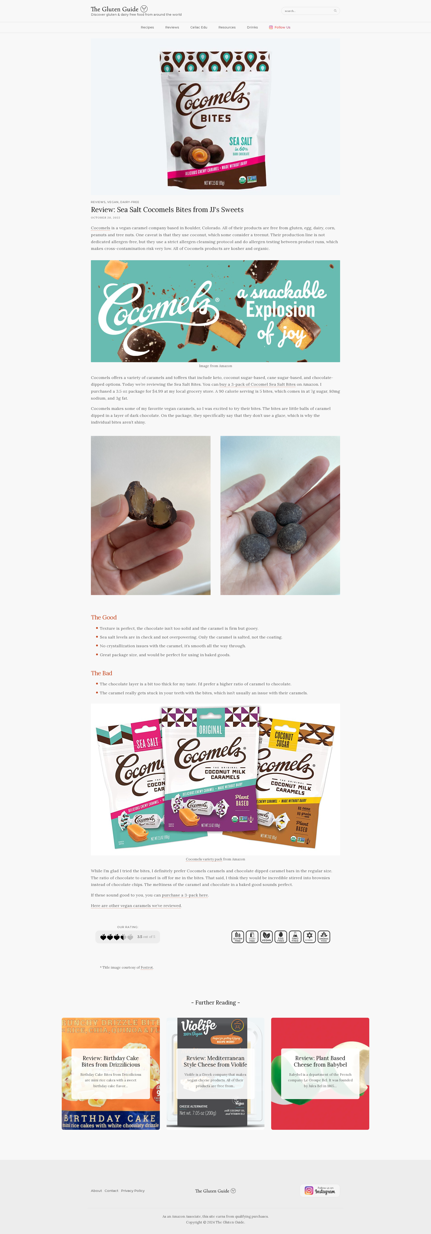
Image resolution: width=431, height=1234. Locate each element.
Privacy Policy (133, 1191)
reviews (98, 202)
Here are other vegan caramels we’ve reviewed (136, 905)
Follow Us (282, 27)
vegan (113, 202)
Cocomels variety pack (204, 859)
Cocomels (100, 227)
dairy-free (129, 202)
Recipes (147, 27)
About (96, 1191)
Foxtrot (147, 967)
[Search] (336, 11)
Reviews (172, 27)
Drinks (252, 27)
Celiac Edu (198, 27)
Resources (227, 27)
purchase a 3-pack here (185, 895)
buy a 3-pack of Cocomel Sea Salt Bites (258, 384)
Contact (111, 1191)
